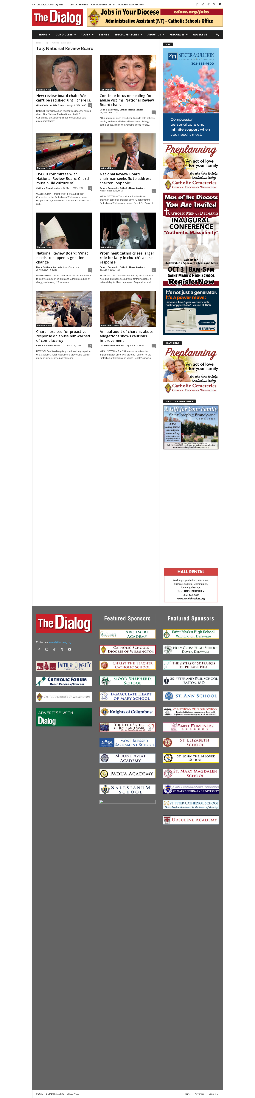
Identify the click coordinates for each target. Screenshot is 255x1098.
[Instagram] (202, 4)
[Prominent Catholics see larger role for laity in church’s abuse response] (128, 231)
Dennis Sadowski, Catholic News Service (121, 109)
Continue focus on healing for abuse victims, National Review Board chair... (127, 100)
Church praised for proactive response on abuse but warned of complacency (63, 336)
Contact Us (214, 1093)
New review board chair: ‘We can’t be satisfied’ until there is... (64, 98)
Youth (85, 34)
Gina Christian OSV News (50, 105)
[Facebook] (197, 4)
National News (44, 89)
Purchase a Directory (131, 4)
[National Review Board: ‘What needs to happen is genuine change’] (64, 231)
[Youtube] (220, 4)
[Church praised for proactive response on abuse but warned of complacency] (64, 309)
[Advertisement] (191, 508)
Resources (177, 34)
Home (43, 34)
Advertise (200, 34)
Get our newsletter (103, 4)
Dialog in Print (79, 4)
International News (110, 325)
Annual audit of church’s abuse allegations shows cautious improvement (126, 336)
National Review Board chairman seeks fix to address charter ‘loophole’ (125, 178)
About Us (154, 34)
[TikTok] (208, 4)
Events (104, 34)
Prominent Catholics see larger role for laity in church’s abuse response (127, 258)
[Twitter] (214, 4)
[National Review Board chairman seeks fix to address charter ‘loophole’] (128, 151)
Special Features (127, 34)
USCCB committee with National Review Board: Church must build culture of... (63, 178)
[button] (217, 34)
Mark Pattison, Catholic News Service (56, 267)
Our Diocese (64, 34)
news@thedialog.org (60, 642)
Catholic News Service (48, 188)
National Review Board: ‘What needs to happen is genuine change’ (62, 258)
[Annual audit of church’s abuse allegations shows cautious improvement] (128, 309)
